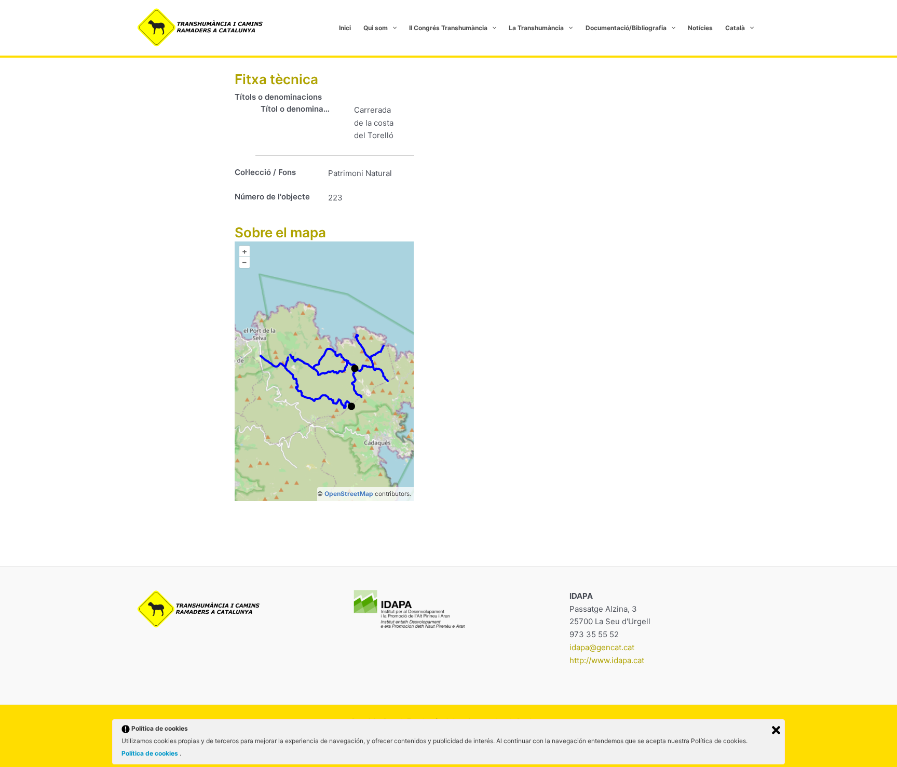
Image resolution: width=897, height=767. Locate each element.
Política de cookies (150, 753)
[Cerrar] (776, 730)
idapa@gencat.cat (601, 647)
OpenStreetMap (348, 493)
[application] (392, 28)
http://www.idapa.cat (606, 660)
